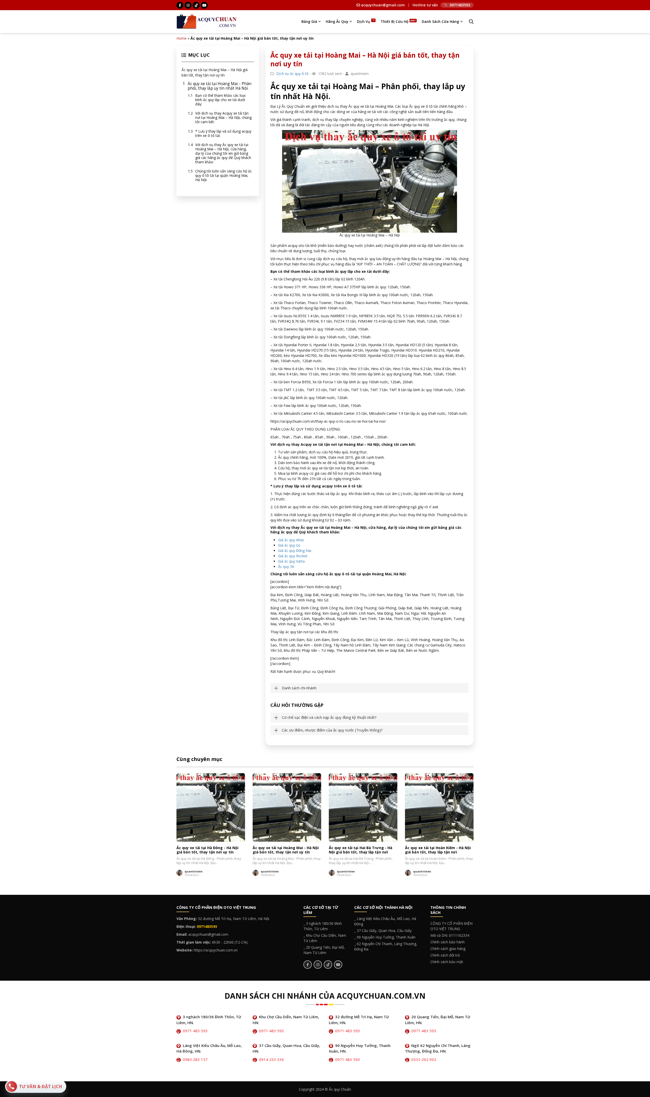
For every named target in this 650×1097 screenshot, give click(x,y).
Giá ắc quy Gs (289, 545)
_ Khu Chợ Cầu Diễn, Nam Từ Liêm (324, 938)
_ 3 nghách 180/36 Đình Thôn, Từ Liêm (322, 926)
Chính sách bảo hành (447, 942)
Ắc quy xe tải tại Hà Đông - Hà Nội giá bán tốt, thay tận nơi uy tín (207, 850)
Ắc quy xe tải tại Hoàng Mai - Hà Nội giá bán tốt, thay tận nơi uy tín (286, 850)
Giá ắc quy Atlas (291, 539)
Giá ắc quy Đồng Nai (294, 550)
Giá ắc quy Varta (291, 561)
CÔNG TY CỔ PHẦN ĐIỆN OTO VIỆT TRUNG (451, 926)
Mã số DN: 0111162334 (449, 935)
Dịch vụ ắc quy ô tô (292, 73)
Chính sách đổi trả (445, 955)
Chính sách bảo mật (446, 961)
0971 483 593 (195, 1030)
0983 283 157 (195, 1059)
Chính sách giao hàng (447, 948)
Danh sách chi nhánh (299, 688)
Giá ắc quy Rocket (292, 555)
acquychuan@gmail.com (382, 5)
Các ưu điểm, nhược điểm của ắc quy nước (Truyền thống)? (332, 730)
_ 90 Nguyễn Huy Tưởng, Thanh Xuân (384, 937)
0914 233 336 (271, 1059)
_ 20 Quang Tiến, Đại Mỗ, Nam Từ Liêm (324, 950)
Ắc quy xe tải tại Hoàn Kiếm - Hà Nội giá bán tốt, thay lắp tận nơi (438, 850)
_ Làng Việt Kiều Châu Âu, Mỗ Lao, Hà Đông (385, 921)
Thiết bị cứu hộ (395, 21)
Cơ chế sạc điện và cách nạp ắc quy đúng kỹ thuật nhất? (329, 717)
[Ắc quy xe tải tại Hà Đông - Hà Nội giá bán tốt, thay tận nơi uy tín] (210, 807)
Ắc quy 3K (286, 566)
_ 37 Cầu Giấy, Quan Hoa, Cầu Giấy (383, 930)
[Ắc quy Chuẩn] (206, 21)
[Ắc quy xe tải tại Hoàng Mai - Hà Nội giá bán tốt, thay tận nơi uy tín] (287, 807)
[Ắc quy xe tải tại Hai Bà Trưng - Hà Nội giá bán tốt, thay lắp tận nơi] (363, 807)
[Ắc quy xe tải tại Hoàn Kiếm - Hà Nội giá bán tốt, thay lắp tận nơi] (439, 807)
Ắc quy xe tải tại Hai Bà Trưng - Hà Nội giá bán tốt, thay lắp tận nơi (360, 850)
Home (181, 38)
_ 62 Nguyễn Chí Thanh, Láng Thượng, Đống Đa (385, 946)
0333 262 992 (423, 1059)
